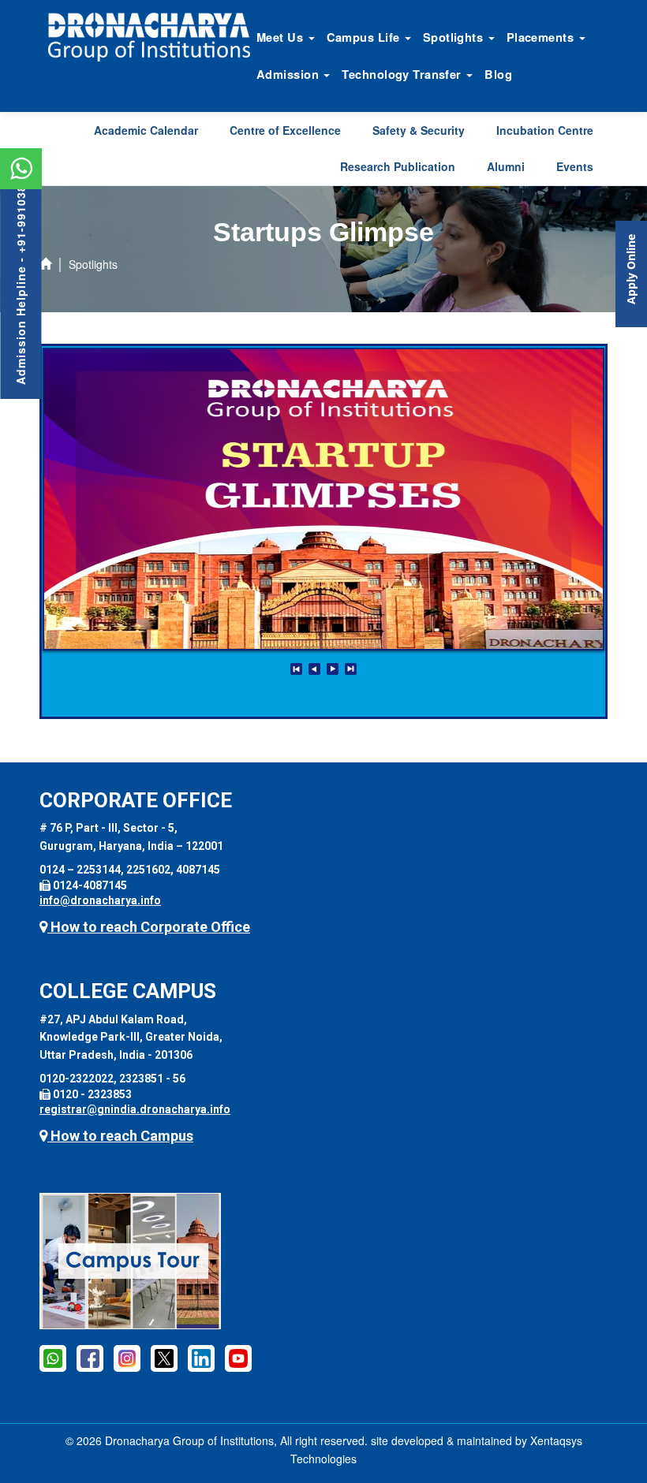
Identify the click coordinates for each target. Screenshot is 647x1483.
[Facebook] (89, 1357)
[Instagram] (127, 1357)
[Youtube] (238, 1357)
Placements (542, 37)
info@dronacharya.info (100, 900)
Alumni (506, 166)
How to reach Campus (120, 1135)
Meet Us (281, 37)
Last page (351, 669)
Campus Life (365, 37)
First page (296, 669)
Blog (498, 74)
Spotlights (455, 37)
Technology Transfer (403, 74)
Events (574, 166)
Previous (314, 669)
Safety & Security (418, 130)
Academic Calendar (146, 130)
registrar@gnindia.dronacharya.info (134, 1109)
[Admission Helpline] (52, 1357)
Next (332, 669)
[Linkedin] (201, 1357)
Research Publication (397, 166)
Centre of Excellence (285, 130)
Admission (289, 74)
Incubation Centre (544, 130)
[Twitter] (164, 1357)
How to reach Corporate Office (148, 926)
